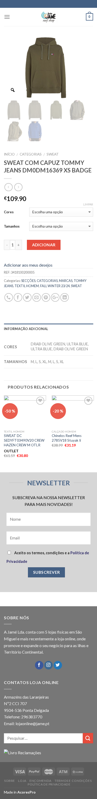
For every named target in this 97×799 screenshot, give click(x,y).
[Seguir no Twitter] (58, 665)
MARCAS (65, 281)
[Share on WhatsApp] (8, 297)
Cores (9, 212)
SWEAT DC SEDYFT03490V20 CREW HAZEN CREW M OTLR (24, 440)
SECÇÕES (28, 281)
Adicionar (44, 244)
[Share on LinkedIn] (64, 297)
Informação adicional (26, 329)
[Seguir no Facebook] (39, 665)
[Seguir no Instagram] (48, 665)
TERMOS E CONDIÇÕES (73, 781)
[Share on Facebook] (18, 297)
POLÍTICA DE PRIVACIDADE (49, 784)
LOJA (22, 781)
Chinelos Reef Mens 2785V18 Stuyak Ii (66, 438)
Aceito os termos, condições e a (47, 557)
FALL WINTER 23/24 (55, 286)
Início (9, 154)
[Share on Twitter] (27, 297)
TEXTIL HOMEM (26, 286)
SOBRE (9, 781)
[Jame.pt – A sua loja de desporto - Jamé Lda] (48, 17)
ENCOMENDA (40, 781)
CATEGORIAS (31, 154)
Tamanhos (12, 226)
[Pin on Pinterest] (46, 297)
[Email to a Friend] (36, 297)
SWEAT (53, 154)
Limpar (88, 204)
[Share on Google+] (55, 297)
